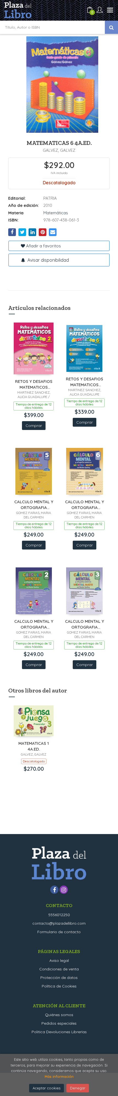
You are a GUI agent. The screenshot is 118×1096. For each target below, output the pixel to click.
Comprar (34, 425)
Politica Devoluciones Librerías (59, 1031)
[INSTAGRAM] (64, 890)
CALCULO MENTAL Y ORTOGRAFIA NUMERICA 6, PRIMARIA (84, 504)
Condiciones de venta (59, 969)
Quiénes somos (59, 1014)
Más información (59, 1076)
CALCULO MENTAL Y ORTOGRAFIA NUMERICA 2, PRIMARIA (33, 624)
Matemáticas (55, 212)
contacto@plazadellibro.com (59, 923)
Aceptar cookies (46, 1088)
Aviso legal (59, 960)
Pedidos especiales (59, 1023)
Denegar (77, 1088)
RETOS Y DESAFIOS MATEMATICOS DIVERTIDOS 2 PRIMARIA (33, 384)
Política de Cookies (59, 986)
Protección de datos (59, 977)
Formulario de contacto (59, 931)
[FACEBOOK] (54, 890)
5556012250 (59, 914)
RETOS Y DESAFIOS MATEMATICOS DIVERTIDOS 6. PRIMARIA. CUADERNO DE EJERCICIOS (84, 381)
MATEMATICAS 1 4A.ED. (33, 746)
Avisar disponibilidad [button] (47, 260)
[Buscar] (111, 27)
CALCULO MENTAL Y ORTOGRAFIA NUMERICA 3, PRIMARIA (84, 624)
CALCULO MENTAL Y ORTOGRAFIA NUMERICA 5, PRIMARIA (33, 504)
